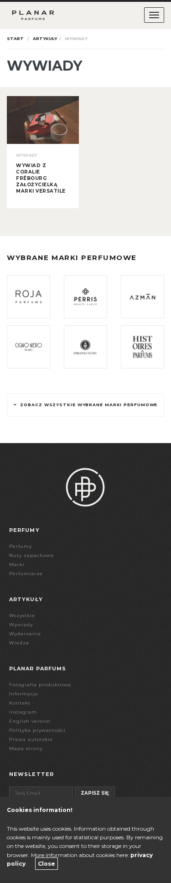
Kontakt (20, 703)
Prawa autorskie (31, 739)
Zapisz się (95, 793)
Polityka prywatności (37, 730)
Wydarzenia (25, 634)
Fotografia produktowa (40, 685)
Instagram (23, 712)
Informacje (23, 694)
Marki (17, 564)
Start (15, 38)
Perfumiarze (26, 574)
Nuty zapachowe (31, 555)
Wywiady (21, 625)
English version (30, 721)
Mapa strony (25, 748)
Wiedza (19, 643)
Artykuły (45, 38)
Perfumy (20, 546)
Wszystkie (22, 615)
